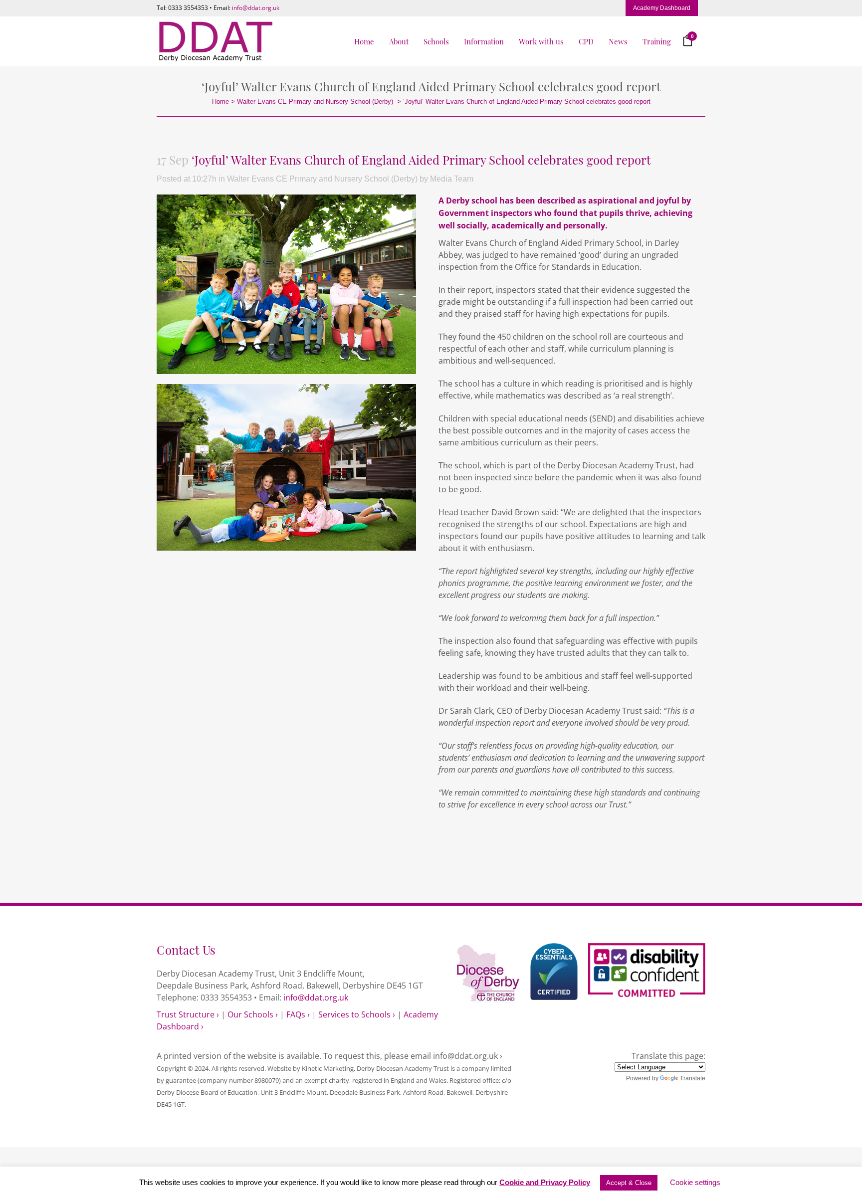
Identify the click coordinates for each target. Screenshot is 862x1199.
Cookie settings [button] (695, 1182)
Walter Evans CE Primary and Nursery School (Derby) (315, 101)
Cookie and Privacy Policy (544, 1182)
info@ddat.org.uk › (467, 1055)
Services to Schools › (356, 1014)
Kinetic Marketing (328, 1068)
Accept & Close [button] (628, 1183)
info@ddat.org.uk (255, 7)
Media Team (451, 179)
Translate (692, 1078)
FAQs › (298, 1014)
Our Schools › (252, 1014)
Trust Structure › (188, 1014)
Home (220, 101)
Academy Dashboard (661, 8)
